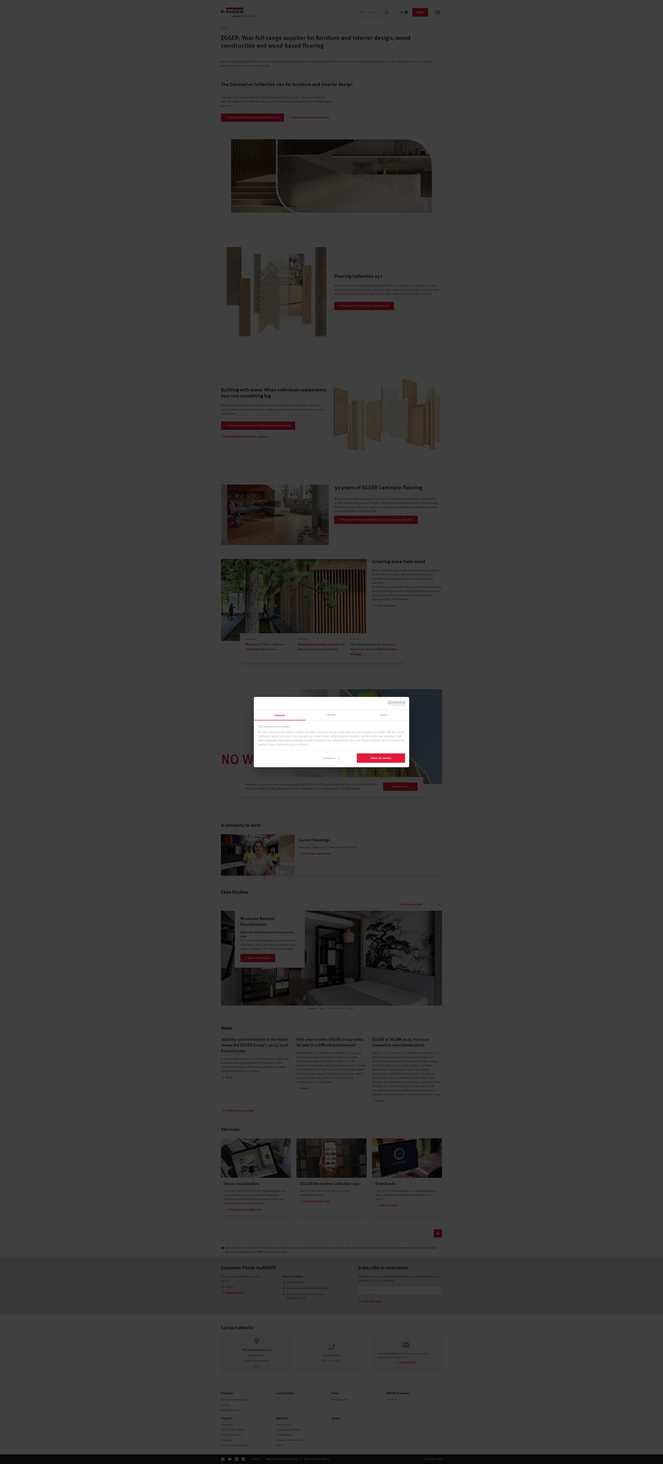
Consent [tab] (280, 715)
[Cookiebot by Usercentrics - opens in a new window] (390, 703)
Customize (329, 758)
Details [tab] (331, 714)
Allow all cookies (381, 758)
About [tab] (383, 714)
